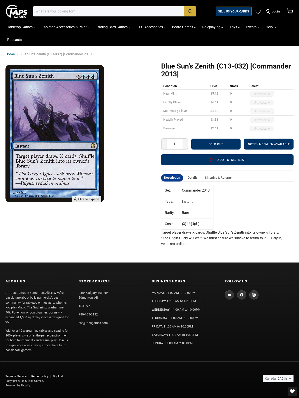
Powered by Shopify (17, 385)
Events (251, 27)
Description (172, 178)
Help (270, 27)
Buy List (58, 376)
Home (10, 54)
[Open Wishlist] (292, 391)
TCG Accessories (150, 27)
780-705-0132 (88, 314)
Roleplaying (211, 27)
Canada (276, 378)
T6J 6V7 (84, 306)
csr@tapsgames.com (93, 323)
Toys (234, 27)
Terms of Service (15, 376)
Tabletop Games (20, 27)
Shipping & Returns (218, 178)
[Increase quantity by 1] (185, 144)
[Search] (190, 11)
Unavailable (262, 93)
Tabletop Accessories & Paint (65, 27)
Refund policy (39, 376)
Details (192, 178)
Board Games (183, 27)
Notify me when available (269, 144)
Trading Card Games (112, 27)
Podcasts (14, 40)
